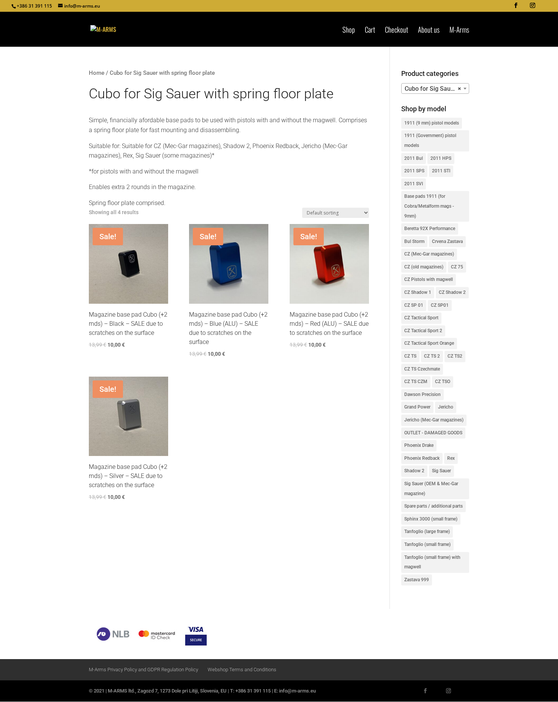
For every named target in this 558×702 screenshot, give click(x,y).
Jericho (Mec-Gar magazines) (433, 420)
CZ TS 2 (432, 356)
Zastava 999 (416, 579)
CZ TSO (442, 381)
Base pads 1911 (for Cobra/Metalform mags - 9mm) (429, 206)
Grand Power (417, 407)
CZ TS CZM (415, 381)
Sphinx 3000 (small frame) (430, 519)
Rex (451, 458)
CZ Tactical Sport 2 (423, 330)
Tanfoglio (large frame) (427, 531)
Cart (370, 31)
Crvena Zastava (447, 241)
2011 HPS (440, 158)
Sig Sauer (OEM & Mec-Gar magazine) (431, 488)
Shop (348, 31)
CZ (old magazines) (423, 267)
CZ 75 (457, 267)
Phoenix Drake (418, 445)
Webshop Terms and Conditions (242, 669)
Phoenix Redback (422, 458)
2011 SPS (414, 171)
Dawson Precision (422, 394)
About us (429, 31)
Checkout (396, 31)
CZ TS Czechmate (422, 369)
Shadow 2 (414, 470)
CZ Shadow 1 (417, 292)
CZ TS (410, 356)
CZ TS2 (455, 356)
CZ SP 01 (413, 305)
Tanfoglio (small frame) (427, 544)
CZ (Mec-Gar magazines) (429, 254)
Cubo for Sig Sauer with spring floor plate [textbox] (437, 88)
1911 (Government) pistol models (430, 140)
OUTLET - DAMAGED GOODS (433, 432)
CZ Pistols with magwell (428, 279)
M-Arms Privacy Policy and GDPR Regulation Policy (143, 669)
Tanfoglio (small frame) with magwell (432, 562)
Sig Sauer (441, 470)
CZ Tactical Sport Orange (429, 343)
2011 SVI (413, 183)
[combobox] (435, 88)
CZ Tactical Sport (421, 317)
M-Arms (459, 31)
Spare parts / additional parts (433, 506)
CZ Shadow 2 (452, 292)
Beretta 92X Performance (429, 228)
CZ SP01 (440, 305)
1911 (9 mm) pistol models (431, 123)
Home (96, 72)
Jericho (445, 407)
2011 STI (441, 171)
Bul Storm (414, 241)
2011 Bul (413, 158)
